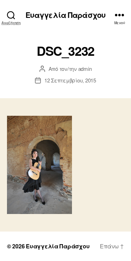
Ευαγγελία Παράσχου (65, 15)
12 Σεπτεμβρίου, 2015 (70, 80)
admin (85, 68)
